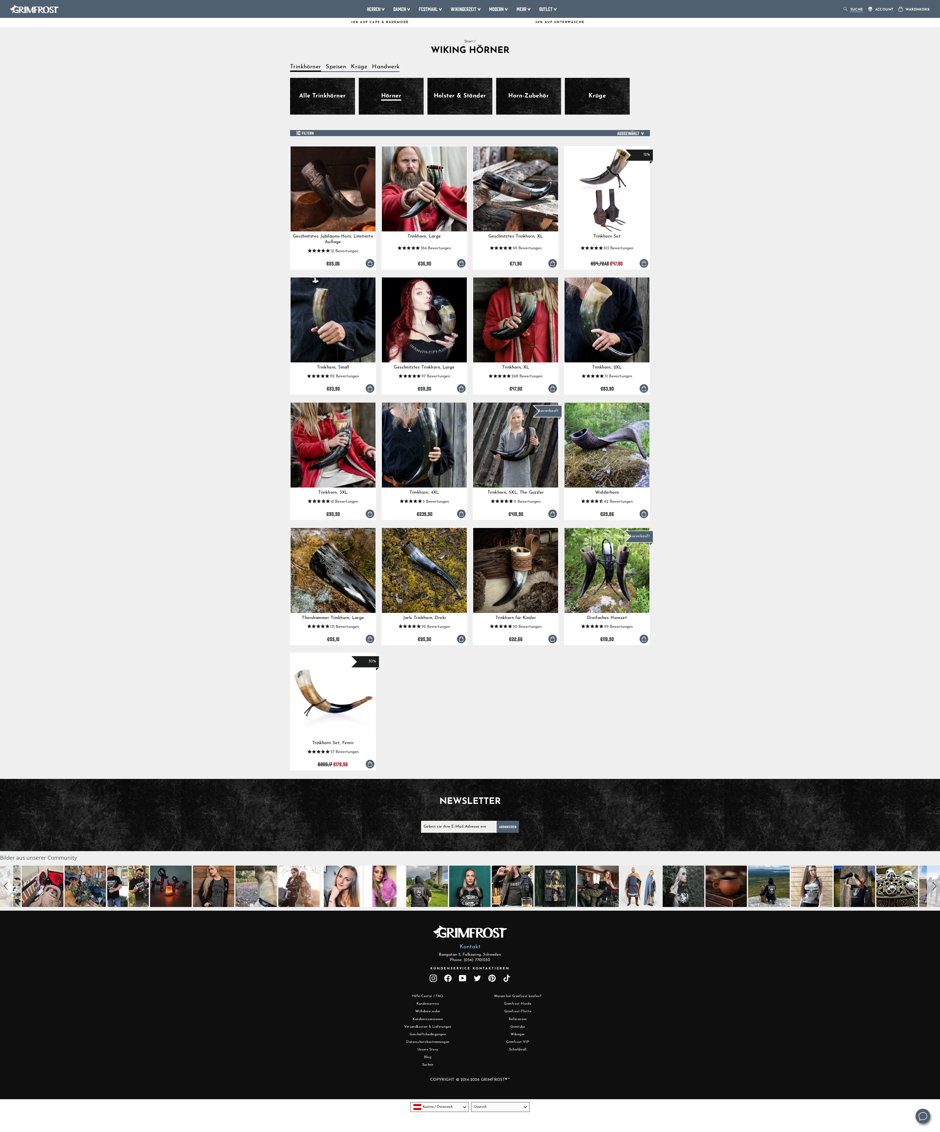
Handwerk (386, 67)
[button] (6, 886)
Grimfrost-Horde (517, 1004)
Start (469, 41)
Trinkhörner (305, 67)
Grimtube (517, 1027)
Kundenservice (427, 1004)
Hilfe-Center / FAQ (428, 996)
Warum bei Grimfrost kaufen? (517, 996)
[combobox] (440, 1107)
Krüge (359, 67)
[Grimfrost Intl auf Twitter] (477, 978)
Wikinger (518, 1034)
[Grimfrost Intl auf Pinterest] (492, 978)
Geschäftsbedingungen (428, 1034)
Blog (427, 1057)
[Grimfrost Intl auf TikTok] (506, 978)
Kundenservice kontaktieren (470, 968)
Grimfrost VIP (517, 1042)
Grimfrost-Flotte (517, 1011)
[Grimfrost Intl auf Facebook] (448, 978)
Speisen (336, 67)
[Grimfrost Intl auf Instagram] (433, 978)
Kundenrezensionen (427, 1019)
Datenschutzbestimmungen (427, 1042)
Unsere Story (427, 1049)
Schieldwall (517, 1049)
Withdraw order (427, 1011)
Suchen (427, 1065)
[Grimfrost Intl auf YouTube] (462, 978)
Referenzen (518, 1019)
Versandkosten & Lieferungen (427, 1027)
